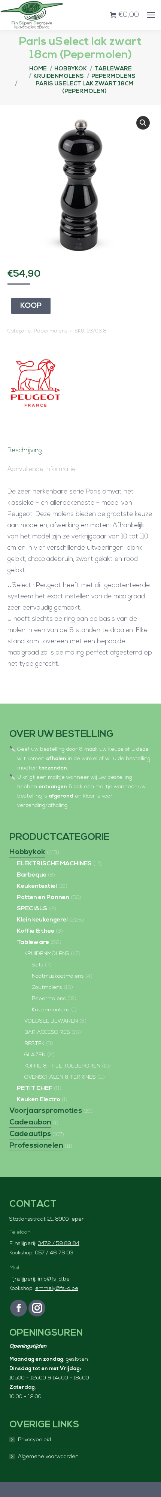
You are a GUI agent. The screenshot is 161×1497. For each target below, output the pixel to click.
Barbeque (31, 875)
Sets (37, 965)
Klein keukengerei (42, 920)
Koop (31, 306)
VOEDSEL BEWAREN (51, 1021)
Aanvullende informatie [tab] (41, 469)
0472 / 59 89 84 (58, 1244)
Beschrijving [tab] (24, 450)
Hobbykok (27, 852)
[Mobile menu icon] (150, 14)
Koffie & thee (35, 931)
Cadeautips (30, 1134)
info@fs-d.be (54, 1279)
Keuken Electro (38, 1100)
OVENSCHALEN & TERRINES (60, 1077)
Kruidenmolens (51, 1010)
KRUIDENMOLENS (46, 954)
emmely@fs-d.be (56, 1288)
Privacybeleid (34, 1440)
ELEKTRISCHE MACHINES (54, 864)
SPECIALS (32, 909)
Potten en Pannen (43, 898)
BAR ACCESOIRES (47, 1032)
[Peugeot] (35, 385)
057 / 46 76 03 (54, 1253)
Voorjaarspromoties (45, 1111)
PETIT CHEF (34, 1088)
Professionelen (36, 1146)
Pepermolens (50, 331)
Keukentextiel (37, 886)
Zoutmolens (47, 987)
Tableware (33, 942)
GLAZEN (35, 1055)
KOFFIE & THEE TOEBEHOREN (62, 1066)
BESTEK (34, 1044)
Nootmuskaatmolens (58, 976)
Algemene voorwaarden (48, 1457)
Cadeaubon (30, 1122)
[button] (143, 123)
